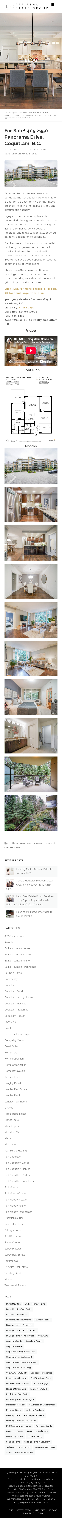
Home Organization (15, 1064)
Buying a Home (13, 972)
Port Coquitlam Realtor (17, 1175)
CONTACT (53, 1510)
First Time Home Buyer (17, 1034)
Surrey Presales (13, 1248)
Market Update (13, 1126)
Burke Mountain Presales (18, 954)
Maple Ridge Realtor (15, 1405)
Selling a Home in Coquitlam (37, 1442)
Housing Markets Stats (16, 1389)
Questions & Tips (14, 1218)
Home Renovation (15, 1070)
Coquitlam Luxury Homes (19, 997)
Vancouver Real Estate (45, 1447)
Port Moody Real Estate (37, 1431)
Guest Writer (11, 1046)
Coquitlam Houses (14, 1346)
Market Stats (12, 1119)
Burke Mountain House (17, 948)
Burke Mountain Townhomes (20, 966)
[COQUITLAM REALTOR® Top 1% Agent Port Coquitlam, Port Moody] (25, 6)
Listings (48, 843)
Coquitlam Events (34, 1341)
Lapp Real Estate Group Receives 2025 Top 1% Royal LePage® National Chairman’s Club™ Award (30, 900)
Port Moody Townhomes (18, 1211)
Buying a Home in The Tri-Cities (20, 1336)
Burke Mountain (13, 1304)
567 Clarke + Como (15, 936)
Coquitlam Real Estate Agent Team (21, 1362)
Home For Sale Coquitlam (17, 1383)
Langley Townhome (16, 1101)
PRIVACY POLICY (28, 1513)
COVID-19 (10, 1021)
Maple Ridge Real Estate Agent (20, 1399)
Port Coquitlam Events (34, 1415)
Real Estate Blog (35, 1436)
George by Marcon (15, 1040)
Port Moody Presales (16, 1199)
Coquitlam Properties (17, 843)
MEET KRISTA (40, 1510)
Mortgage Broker (13, 1410)
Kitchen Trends (13, 1077)
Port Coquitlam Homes (17, 1169)
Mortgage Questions (34, 1410)
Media (8, 1138)
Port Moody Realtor (15, 1205)
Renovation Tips (14, 1224)
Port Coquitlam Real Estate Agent (21, 1421)
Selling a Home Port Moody (18, 1447)
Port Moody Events (14, 1431)
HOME (10, 1510)
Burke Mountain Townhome (18, 1320)
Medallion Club (13, 1132)
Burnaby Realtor (43, 1320)
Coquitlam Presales (15, 1003)
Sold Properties (13, 1236)
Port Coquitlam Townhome (20, 1181)
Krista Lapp (27, 307)
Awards (9, 942)
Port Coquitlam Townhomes (18, 1426)
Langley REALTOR (38, 1389)
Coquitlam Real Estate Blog (18, 1367)
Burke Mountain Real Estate (18, 1309)
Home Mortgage (41, 1383)
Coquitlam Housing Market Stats (20, 1352)
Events (8, 1028)
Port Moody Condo (15, 1193)
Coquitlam (10, 985)
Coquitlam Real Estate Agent (19, 1357)
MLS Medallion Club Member (42, 1405)
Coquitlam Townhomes (41, 1373)
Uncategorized (13, 1273)
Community (11, 979)
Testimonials (12, 1260)
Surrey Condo (12, 1242)
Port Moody (11, 1187)
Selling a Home (13, 1230)
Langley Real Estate (16, 1089)
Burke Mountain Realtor (18, 960)
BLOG (40, 1513)
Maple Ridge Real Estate (17, 1394)
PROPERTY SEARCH (23, 1510)
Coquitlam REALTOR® (16, 1373)
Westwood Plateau (15, 1285)
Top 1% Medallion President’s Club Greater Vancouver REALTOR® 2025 (30, 884)
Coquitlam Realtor (35, 843)
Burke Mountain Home (35, 1304)
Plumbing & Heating (16, 1150)
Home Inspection (14, 1058)
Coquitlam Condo (14, 991)
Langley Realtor (13, 1095)
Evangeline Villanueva (16, 1378)
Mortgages (11, 1144)
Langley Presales (14, 1083)
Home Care (11, 1052)
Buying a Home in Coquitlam (19, 1325)
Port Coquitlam (13, 1156)
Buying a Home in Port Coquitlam (21, 1330)
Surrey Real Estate (15, 1254)
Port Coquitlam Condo (17, 1162)
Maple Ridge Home (15, 1113)
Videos (8, 1279)
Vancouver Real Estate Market (19, 1452)
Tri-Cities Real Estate (16, 1267)
